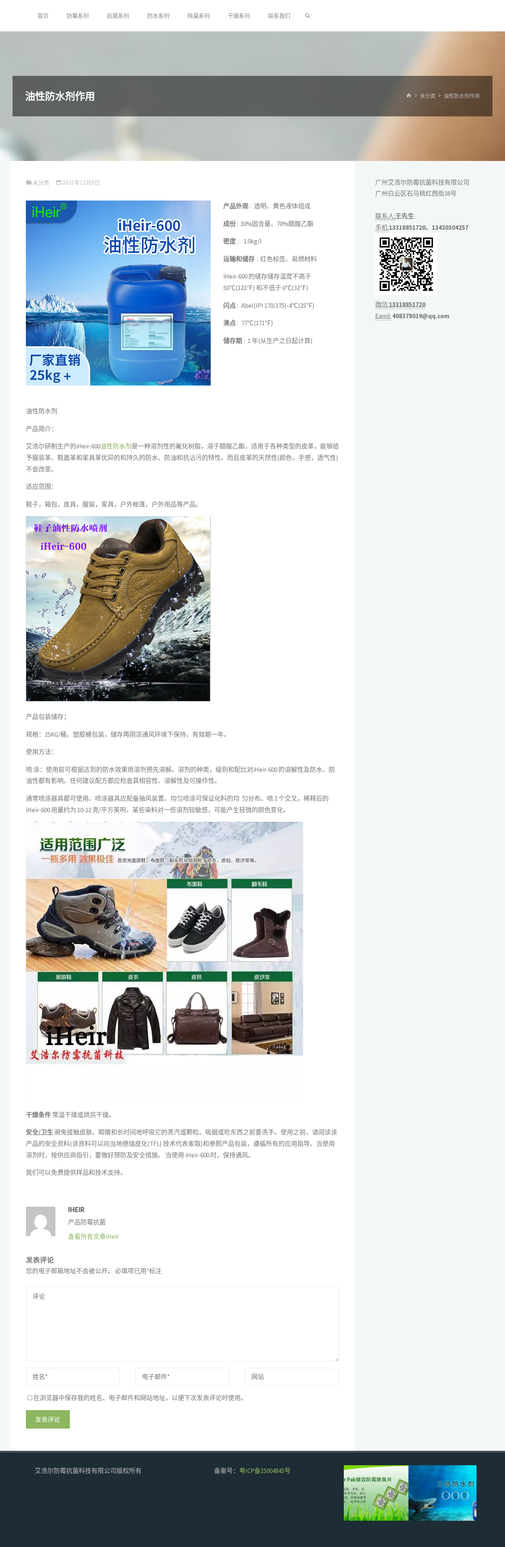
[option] (410, 1493)
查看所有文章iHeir (93, 1236)
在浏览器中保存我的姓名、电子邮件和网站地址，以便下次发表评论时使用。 (140, 1398)
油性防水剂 (116, 446)
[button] (356, 1493)
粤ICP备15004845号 (265, 1471)
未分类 (427, 96)
